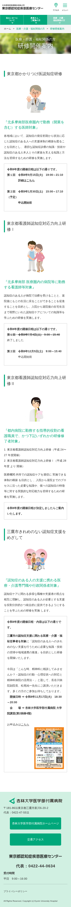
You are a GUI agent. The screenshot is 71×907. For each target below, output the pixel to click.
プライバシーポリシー (15, 891)
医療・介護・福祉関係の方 (59, 19)
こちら (30, 180)
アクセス (56, 10)
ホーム (7, 28)
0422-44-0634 (41, 866)
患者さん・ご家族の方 (35, 19)
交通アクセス (35, 839)
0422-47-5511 (20, 812)
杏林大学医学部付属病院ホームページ (35, 823)
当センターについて (12, 19)
